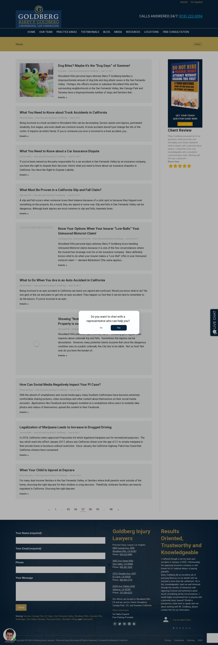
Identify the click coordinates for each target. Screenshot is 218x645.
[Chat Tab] (109, 322)
